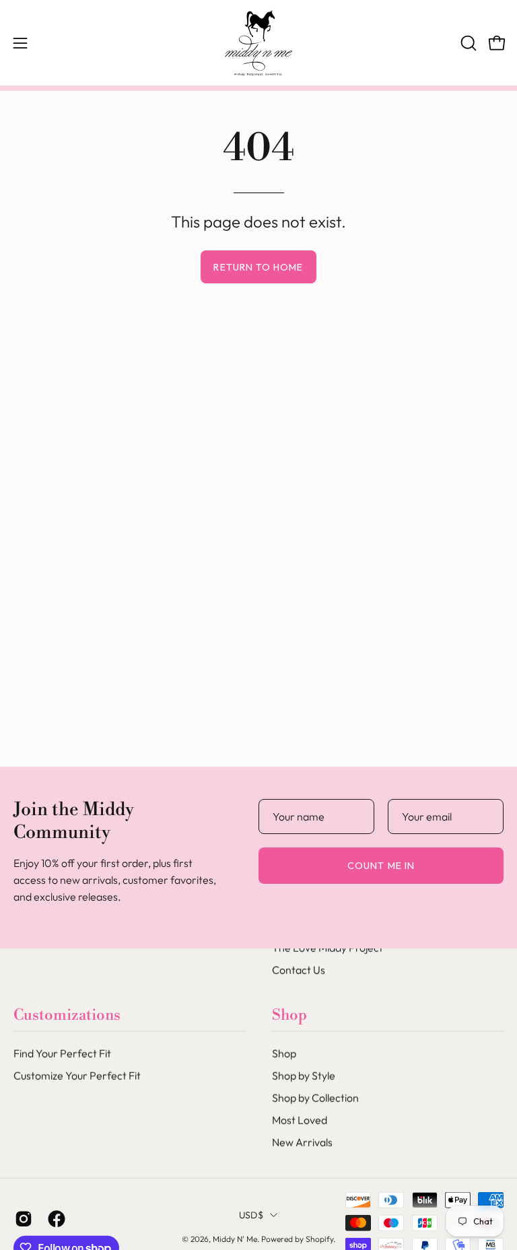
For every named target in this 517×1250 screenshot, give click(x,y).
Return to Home (258, 267)
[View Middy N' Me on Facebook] (54, 1219)
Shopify (319, 1239)
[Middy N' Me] (258, 42)
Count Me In (381, 866)
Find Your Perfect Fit (62, 1053)
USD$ (251, 1215)
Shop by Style (303, 1075)
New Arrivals (302, 1142)
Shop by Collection (315, 1098)
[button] (467, 43)
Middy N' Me (235, 1239)
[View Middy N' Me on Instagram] (21, 1219)
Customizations (66, 1015)
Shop (289, 1015)
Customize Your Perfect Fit (77, 1075)
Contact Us (298, 970)
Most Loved (299, 1120)
